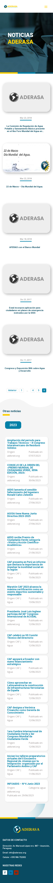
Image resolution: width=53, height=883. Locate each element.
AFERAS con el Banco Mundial (24, 247)
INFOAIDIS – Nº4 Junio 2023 (23, 784)
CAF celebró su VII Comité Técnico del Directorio (22, 636)
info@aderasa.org (17, 853)
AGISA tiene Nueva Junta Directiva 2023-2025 (22, 514)
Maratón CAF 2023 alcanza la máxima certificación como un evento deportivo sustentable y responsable (25, 591)
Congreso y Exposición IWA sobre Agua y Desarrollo (25, 369)
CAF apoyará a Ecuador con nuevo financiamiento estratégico (23, 661)
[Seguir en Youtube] (16, 872)
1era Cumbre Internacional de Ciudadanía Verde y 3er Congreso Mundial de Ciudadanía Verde (24, 735)
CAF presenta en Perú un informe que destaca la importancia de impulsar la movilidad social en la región (26, 566)
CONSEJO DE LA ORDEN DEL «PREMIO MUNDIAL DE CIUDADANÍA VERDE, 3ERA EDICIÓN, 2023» (23, 469)
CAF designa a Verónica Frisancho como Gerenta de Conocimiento (23, 710)
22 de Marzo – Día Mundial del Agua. (24, 186)
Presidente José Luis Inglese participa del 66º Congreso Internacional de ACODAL (24, 614)
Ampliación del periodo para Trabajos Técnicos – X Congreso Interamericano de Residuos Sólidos (26, 444)
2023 (13, 425)
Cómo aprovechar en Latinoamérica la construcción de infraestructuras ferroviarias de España (25, 686)
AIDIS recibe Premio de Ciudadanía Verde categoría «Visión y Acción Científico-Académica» (23, 541)
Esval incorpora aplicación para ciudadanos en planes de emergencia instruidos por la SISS (24, 310)
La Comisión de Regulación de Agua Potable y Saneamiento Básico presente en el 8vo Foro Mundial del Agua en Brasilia (25, 128)
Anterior (12, 390)
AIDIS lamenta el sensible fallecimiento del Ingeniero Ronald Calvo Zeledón (23, 492)
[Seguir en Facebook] (5, 872)
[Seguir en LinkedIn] (10, 872)
